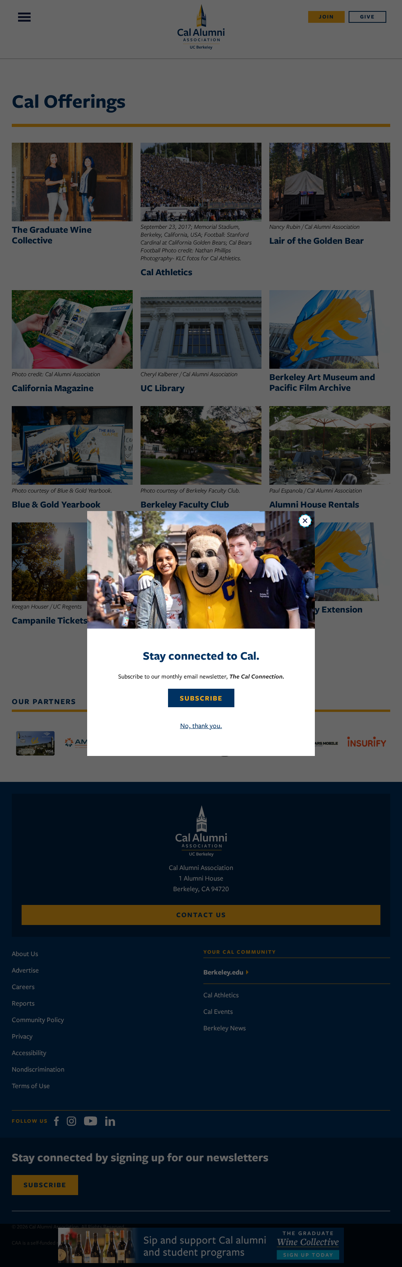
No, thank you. (201, 725)
